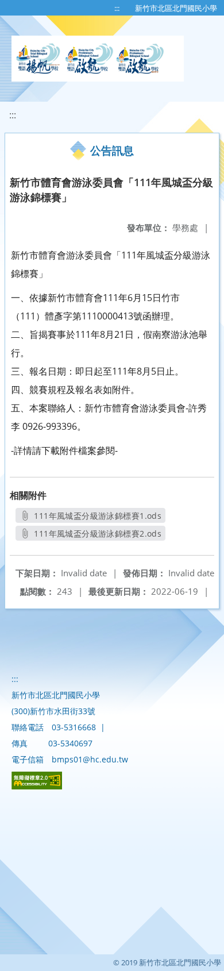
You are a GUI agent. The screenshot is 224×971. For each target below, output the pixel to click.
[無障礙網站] (36, 786)
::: (116, 8)
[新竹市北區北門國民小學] (97, 58)
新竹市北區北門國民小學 (176, 8)
